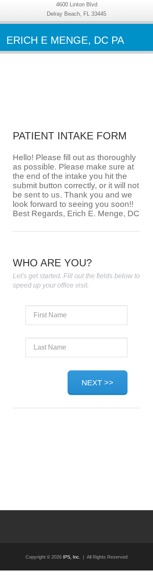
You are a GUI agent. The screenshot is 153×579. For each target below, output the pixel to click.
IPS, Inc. (71, 556)
